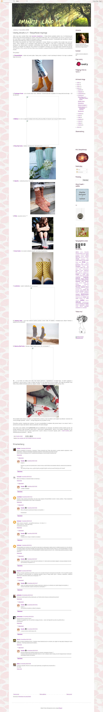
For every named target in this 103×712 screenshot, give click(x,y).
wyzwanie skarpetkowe (37, 36)
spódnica (87, 295)
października (81, 93)
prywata (82, 291)
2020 (78, 82)
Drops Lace (78, 262)
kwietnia (80, 119)
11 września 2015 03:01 (32, 604)
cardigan (87, 257)
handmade (78, 267)
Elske (15, 216)
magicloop (78, 277)
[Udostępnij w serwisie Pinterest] (32, 436)
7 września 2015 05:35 (32, 486)
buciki (82, 257)
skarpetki (30, 438)
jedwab (81, 270)
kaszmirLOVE (86, 271)
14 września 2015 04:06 (25, 663)
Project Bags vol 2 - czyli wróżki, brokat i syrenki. (83, 98)
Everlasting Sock (80, 264)
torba (87, 298)
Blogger (60, 708)
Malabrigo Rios (85, 280)
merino (87, 281)
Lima (81, 275)
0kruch (18, 639)
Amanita (23, 460)
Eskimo (87, 263)
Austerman (78, 254)
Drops (87, 260)
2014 (78, 127)
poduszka (87, 288)
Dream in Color (82, 260)
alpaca (77, 252)
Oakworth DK (85, 285)
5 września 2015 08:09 (26, 448)
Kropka (18, 448)
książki (77, 274)
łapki (87, 275)
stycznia (80, 125)
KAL (25, 438)
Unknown (19, 521)
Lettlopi (83, 274)
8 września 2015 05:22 (26, 570)
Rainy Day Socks (18, 146)
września (80, 95)
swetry (84, 297)
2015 (78, 88)
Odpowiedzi (21, 458)
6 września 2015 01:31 (27, 476)
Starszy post (69, 694)
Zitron (81, 307)
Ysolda (77, 306)
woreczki (77, 303)
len (80, 274)
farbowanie (86, 264)
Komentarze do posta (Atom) (24, 696)
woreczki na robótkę (84, 303)
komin (81, 273)
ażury (87, 254)
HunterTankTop (86, 269)
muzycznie (86, 284)
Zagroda (81, 306)
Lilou (87, 274)
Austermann (82, 254)
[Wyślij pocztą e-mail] (26, 436)
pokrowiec (77, 289)
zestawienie (78, 307)
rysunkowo (86, 292)
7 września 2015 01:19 (27, 521)
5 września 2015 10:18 (32, 460)
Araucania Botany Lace (80, 253)
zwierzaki (85, 307)
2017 (78, 84)
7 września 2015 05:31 (27, 545)
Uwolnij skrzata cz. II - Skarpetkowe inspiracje (82, 108)
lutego (79, 123)
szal (88, 297)
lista (27, 438)
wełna (82, 300)
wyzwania (39, 438)
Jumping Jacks (18, 320)
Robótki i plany (81, 101)
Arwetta (87, 253)
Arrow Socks (17, 251)
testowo (80, 298)
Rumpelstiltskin (18, 55)
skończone (34, 438)
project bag (86, 289)
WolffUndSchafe (85, 302)
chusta (77, 258)
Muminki (77, 284)
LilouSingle (78, 275)
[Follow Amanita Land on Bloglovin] (82, 333)
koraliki (84, 273)
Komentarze (80, 172)
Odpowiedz (19, 455)
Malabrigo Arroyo (80, 278)
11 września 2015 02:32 (28, 616)
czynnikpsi (19, 496)
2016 (78, 86)
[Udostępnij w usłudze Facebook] (30, 436)
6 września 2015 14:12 (27, 496)
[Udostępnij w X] (29, 436)
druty (18, 438)
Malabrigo (86, 277)
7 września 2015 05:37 (32, 559)
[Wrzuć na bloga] (27, 436)
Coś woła (19, 476)
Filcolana (78, 266)
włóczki (78, 302)
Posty (78, 169)
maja (79, 117)
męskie (84, 282)
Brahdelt (19, 570)
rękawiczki (86, 291)
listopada (80, 91)
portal (81, 289)
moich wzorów (65, 430)
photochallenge (78, 288)
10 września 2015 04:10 (27, 595)
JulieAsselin (86, 270)
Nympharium (81, 111)
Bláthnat (16, 119)
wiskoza (87, 300)
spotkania (83, 295)
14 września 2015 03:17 (32, 583)
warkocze (77, 300)
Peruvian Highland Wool (82, 287)
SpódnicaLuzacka (79, 297)
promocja (77, 291)
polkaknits (19, 595)
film (88, 266)
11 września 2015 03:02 (32, 629)
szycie (77, 298)
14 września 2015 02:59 (26, 639)
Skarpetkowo (81, 103)
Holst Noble (78, 269)
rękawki (77, 292)
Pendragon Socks (18, 93)
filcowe (84, 266)
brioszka (82, 256)
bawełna (77, 256)
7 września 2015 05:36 (32, 508)
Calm (84, 257)
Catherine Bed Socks (19, 346)
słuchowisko (78, 295)
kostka (87, 273)
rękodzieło (81, 292)
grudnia (80, 89)
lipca (79, 115)
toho (84, 298)
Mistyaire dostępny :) (82, 105)
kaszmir (80, 271)
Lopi (85, 275)
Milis (88, 282)
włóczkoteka (20, 616)
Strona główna (43, 694)
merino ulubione (79, 282)
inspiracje (21, 438)
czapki (77, 260)
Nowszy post (16, 694)
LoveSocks (17, 286)
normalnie (78, 285)
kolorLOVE (78, 273)
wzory (87, 305)
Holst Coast (86, 267)
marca (79, 121)
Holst (81, 267)
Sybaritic (16, 181)
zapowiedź (86, 306)
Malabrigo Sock (80, 281)
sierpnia (80, 113)
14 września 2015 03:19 (32, 650)
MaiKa (18, 663)
